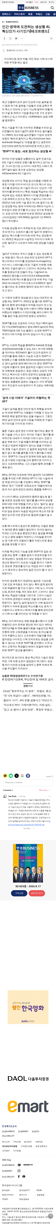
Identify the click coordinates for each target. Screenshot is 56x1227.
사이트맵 (17, 1151)
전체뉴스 (6, 14)
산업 (48, 14)
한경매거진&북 (8, 2)
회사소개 (6, 1142)
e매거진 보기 (37, 893)
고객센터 (6, 1151)
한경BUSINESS (12, 22)
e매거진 (43, 2)
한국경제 (6, 1190)
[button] (51, 2)
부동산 (39, 14)
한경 (8, 1131)
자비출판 (29, 2)
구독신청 (19, 893)
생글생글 (40, 1195)
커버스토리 (19, 14)
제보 (36, 2)
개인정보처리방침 (9, 1146)
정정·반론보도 (41, 1146)
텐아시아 (23, 1195)
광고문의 (28, 1142)
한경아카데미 (7, 1195)
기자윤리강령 (26, 1146)
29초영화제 (24, 1199)
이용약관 (39, 1142)
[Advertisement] (28, 945)
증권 (30, 14)
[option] (28, 1001)
